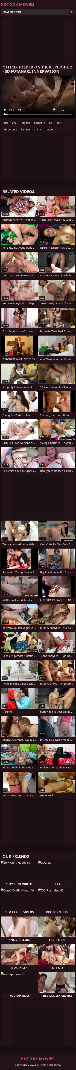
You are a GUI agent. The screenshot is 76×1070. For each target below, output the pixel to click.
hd (50, 122)
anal (14, 122)
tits (6, 122)
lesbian (25, 129)
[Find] (71, 12)
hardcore (39, 122)
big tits (26, 122)
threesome (10, 129)
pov (59, 122)
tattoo (49, 129)
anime (38, 129)
